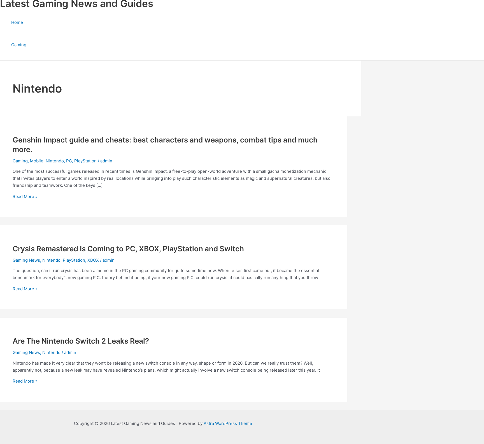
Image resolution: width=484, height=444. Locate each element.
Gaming (18, 44)
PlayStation (85, 161)
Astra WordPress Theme (228, 423)
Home (17, 22)
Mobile (36, 161)
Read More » (25, 196)
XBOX (93, 260)
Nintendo (55, 161)
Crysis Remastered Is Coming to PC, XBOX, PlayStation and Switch (128, 248)
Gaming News (26, 260)
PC (69, 161)
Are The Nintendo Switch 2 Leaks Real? (81, 341)
